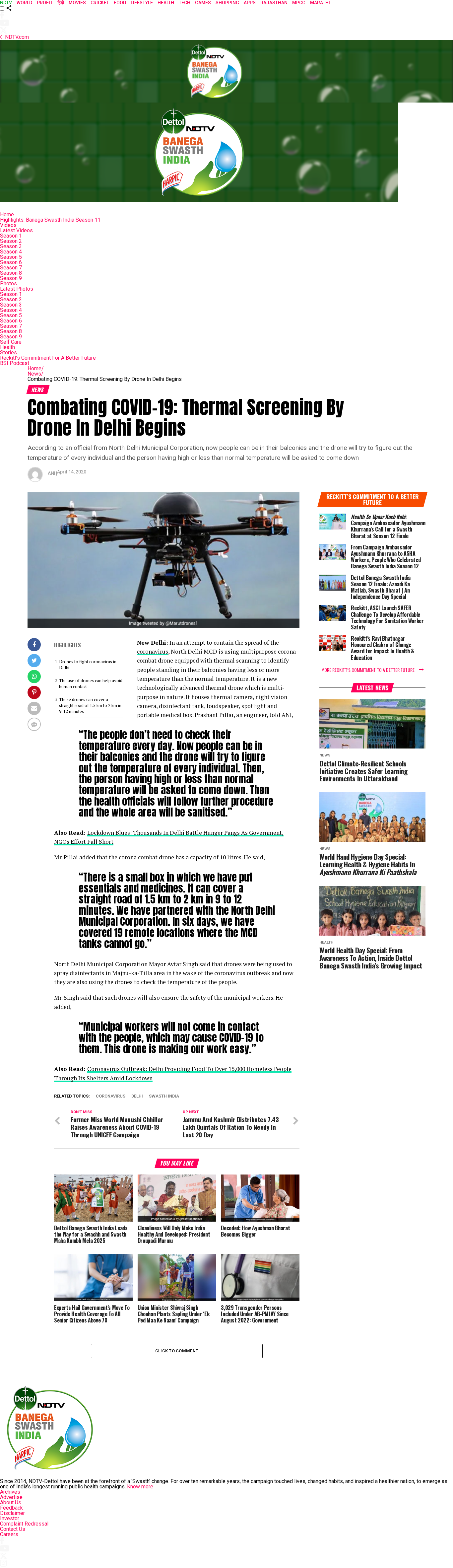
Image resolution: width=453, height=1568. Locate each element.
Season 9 (11, 278)
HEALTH (166, 2)
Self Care (11, 342)
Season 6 (11, 262)
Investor (9, 1518)
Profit (45, 2)
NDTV (6, 2)
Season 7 (11, 267)
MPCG (298, 2)
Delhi (137, 1096)
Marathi (320, 2)
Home (7, 214)
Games (203, 2)
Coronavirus (110, 1096)
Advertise (11, 1497)
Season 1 (11, 236)
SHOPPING (227, 2)
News (35, 374)
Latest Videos (16, 230)
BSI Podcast (14, 363)
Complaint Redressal (24, 1524)
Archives (10, 1492)
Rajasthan (274, 2)
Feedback (11, 1508)
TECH (184, 2)
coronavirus (152, 651)
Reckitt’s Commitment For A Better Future (48, 358)
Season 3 (11, 246)
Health (7, 347)
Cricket (100, 2)
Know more (140, 1486)
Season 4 (11, 252)
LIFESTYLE (142, 2)
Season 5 (11, 257)
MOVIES (77, 2)
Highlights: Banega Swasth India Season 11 (50, 220)
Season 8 (11, 273)
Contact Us (12, 1529)
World (24, 2)
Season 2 (11, 241)
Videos (8, 225)
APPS (250, 2)
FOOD (120, 2)
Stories (8, 352)
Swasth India (164, 1096)
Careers (9, 1534)
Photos (8, 283)
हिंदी (60, 2)
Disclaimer (12, 1513)
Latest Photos (16, 289)
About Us (10, 1502)
